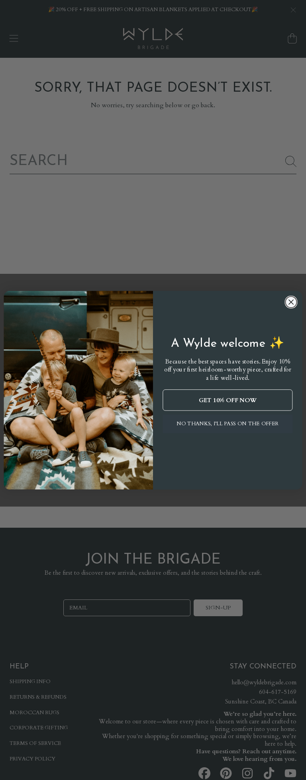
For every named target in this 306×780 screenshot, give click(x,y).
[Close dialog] (290, 301)
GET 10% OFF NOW (228, 400)
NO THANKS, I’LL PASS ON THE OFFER (228, 423)
